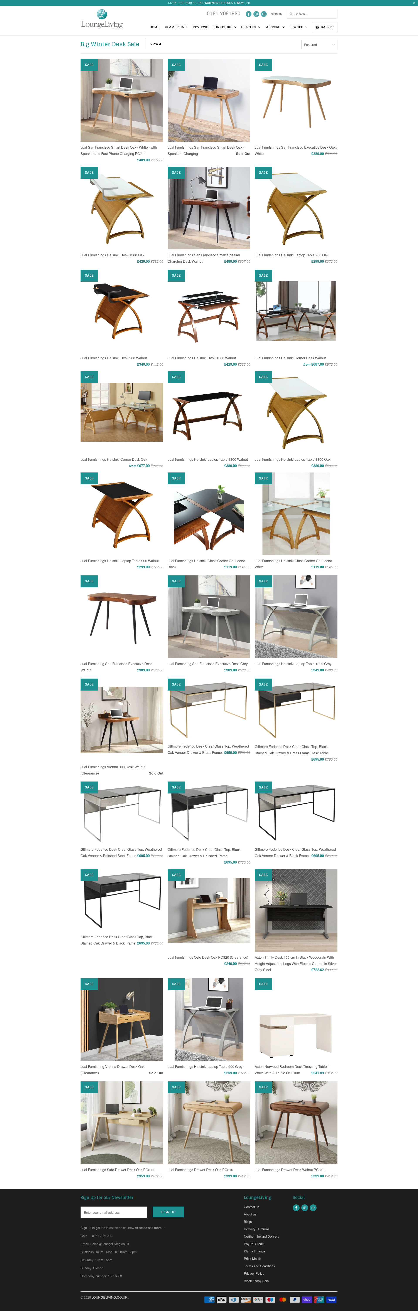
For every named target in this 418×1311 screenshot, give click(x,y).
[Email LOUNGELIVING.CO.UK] (264, 14)
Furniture (222, 27)
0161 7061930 (223, 14)
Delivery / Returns (257, 1229)
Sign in (276, 14)
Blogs (248, 1221)
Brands (296, 27)
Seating (249, 27)
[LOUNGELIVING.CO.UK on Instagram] (256, 14)
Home (154, 27)
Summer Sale (176, 27)
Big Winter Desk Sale (110, 44)
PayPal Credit (253, 1243)
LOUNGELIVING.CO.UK (110, 1297)
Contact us (251, 1206)
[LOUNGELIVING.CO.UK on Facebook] (248, 14)
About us (250, 1214)
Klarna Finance (254, 1251)
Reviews (200, 27)
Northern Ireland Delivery (261, 1236)
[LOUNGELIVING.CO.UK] (102, 20)
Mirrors (273, 27)
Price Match (252, 1258)
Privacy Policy (254, 1273)
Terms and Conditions (259, 1266)
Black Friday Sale (256, 1280)
